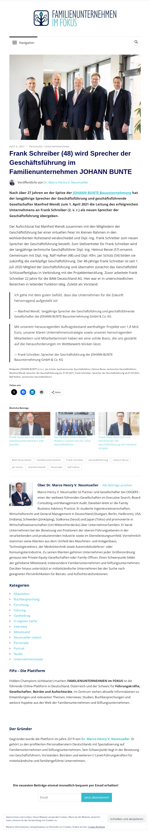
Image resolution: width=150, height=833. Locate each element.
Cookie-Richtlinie (96, 826)
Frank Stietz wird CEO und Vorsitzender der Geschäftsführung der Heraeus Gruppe (117, 442)
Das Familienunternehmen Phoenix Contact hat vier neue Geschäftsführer (72, 440)
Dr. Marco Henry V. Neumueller (66, 182)
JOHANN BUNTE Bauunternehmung (102, 192)
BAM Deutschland (21, 460)
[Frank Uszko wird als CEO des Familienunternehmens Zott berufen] (29, 423)
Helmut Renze (121, 460)
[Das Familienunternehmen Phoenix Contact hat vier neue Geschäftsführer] (74, 423)
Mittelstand (22, 632)
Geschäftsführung (98, 460)
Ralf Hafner (74, 467)
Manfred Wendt (37, 467)
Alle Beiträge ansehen (117, 485)
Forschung (21, 605)
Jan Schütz (17, 467)
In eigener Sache (25, 621)
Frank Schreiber (74, 460)
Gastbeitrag (22, 615)
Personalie (35, 146)
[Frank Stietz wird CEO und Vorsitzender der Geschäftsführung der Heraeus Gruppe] (118, 423)
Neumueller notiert (27, 637)
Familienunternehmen (49, 460)
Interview (20, 626)
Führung (20, 610)
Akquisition (21, 594)
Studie (18, 654)
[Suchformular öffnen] (136, 41)
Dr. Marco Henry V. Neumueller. (106, 739)
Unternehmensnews (56, 146)
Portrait (19, 648)
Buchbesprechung (27, 599)
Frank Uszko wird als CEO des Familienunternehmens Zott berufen (27, 440)
